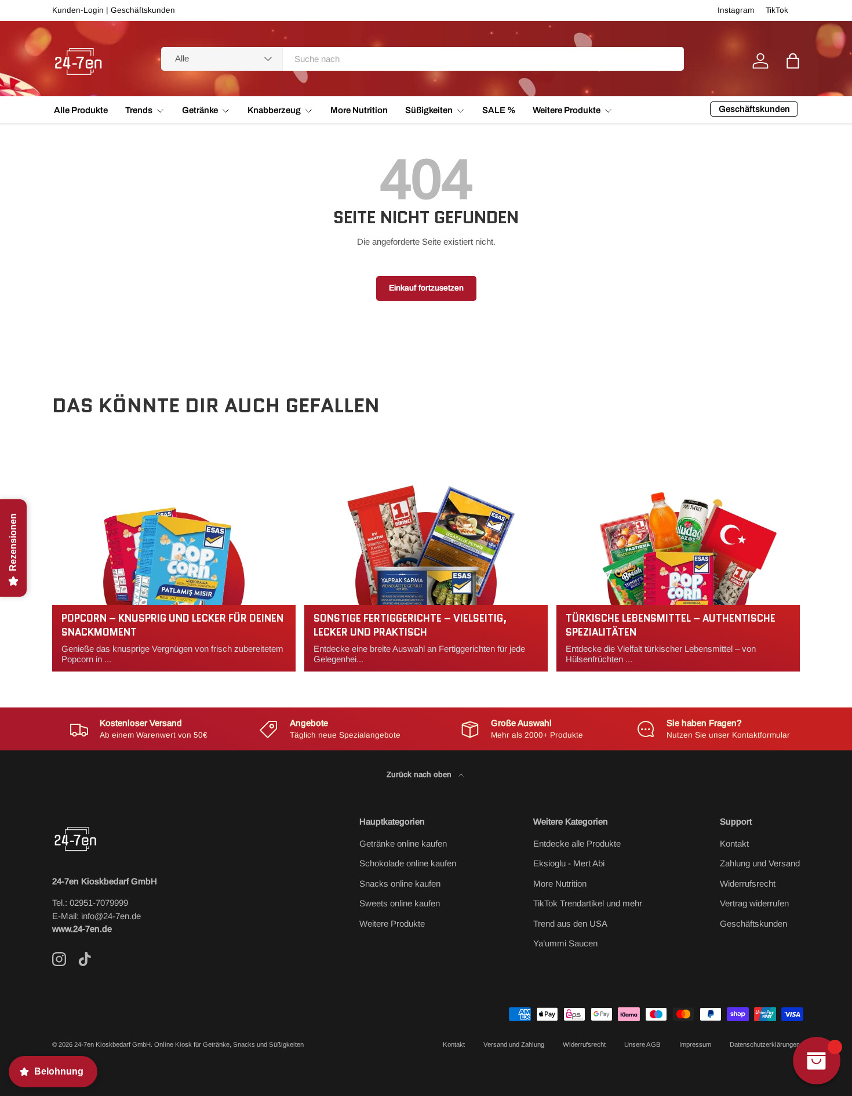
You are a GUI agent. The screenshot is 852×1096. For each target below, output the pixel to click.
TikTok (777, 10)
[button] (793, 61)
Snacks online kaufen (399, 883)
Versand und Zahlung (513, 1044)
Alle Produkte (81, 110)
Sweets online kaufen (399, 903)
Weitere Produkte (566, 110)
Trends (138, 110)
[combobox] (422, 59)
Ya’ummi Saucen (565, 943)
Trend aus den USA (570, 923)
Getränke (200, 110)
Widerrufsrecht (747, 883)
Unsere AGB (642, 1044)
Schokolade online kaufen (407, 863)
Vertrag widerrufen (754, 903)
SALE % (498, 110)
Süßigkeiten (429, 110)
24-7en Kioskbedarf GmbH (112, 1044)
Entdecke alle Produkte (577, 843)
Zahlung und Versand (760, 863)
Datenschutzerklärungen (765, 1044)
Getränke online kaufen (403, 843)
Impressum (695, 1044)
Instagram (736, 10)
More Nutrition (359, 110)
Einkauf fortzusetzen (426, 288)
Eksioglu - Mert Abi (569, 863)
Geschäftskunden (143, 10)
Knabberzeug (274, 110)
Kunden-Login (78, 10)
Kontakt (734, 843)
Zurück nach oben (420, 774)
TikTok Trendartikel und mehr (587, 903)
